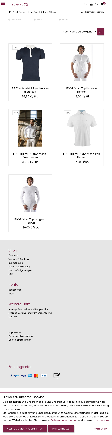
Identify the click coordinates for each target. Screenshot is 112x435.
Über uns (13, 255)
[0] (102, 4)
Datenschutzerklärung (20, 336)
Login (11, 293)
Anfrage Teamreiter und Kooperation (28, 309)
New (16, 47)
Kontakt (12, 316)
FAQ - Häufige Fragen (20, 270)
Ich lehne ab (61, 428)
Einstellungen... (101, 428)
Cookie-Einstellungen (19, 339)
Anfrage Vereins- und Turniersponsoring (30, 313)
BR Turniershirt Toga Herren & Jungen (30, 90)
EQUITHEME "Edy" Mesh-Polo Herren (82, 155)
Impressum (14, 332)
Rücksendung (15, 263)
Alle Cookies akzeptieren (25, 428)
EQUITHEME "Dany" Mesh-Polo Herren (30, 155)
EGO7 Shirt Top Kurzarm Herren (82, 90)
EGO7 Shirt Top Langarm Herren (30, 221)
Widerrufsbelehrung (19, 266)
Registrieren (14, 289)
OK (100, 31)
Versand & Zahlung (18, 259)
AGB (10, 274)
